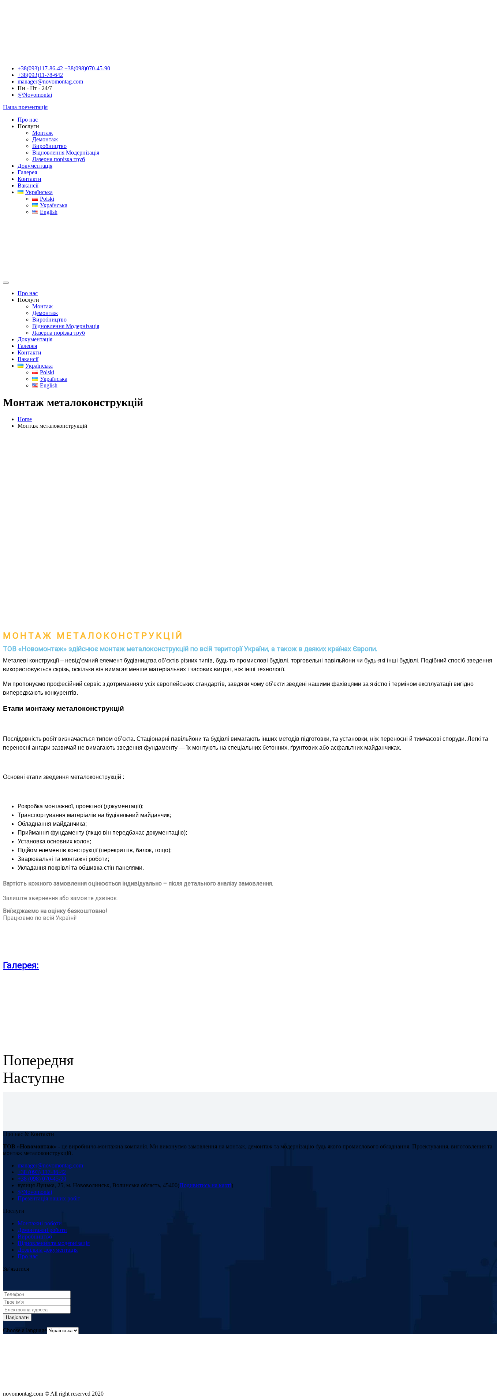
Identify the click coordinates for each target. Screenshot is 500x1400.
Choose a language (25, 1330)
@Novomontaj (35, 95)
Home (25, 419)
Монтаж (42, 133)
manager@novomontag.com (50, 81)
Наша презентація (25, 107)
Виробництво (49, 146)
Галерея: (21, 965)
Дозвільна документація (48, 1250)
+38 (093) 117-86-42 (42, 1172)
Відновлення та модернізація (54, 1243)
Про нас (28, 119)
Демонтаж (45, 139)
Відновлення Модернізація (65, 152)
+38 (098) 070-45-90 (42, 1179)
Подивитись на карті (205, 1185)
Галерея (27, 172)
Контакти (29, 179)
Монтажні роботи (40, 1223)
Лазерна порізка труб (58, 159)
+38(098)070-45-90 (87, 68)
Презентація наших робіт (49, 1198)
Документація (35, 166)
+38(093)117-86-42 (41, 68)
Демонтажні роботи (42, 1230)
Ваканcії (28, 185)
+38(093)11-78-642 (40, 75)
